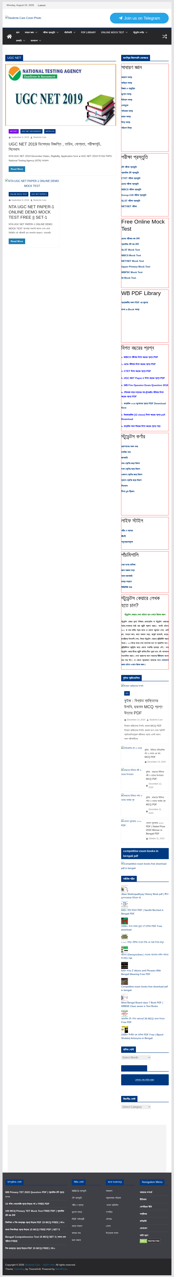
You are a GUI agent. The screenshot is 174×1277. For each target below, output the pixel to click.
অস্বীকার (143, 1213)
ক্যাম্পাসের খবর (50, 131)
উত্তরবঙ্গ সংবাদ (112, 1233)
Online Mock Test (112, 32)
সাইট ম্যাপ (144, 1235)
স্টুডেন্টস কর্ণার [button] (133, 436)
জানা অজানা (76, 1240)
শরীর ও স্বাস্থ (77, 1205)
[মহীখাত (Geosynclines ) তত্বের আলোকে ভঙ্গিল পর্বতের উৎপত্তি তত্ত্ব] (124, 947)
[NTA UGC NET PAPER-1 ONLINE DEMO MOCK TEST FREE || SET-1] (32, 184)
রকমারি (19, 40)
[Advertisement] (87, 1149)
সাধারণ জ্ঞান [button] (131, 67)
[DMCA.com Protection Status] (150, 1241)
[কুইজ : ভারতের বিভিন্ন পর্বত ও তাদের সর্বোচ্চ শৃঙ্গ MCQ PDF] (132, 805)
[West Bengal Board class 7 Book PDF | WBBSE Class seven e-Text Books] (124, 995)
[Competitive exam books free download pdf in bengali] (124, 979)
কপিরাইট (143, 1221)
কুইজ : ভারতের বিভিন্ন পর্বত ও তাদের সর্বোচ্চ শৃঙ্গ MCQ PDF (156, 801)
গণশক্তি (109, 1212)
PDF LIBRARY (88, 32)
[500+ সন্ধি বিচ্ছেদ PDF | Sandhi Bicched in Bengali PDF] (124, 903)
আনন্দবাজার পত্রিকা (113, 1197)
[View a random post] (165, 36)
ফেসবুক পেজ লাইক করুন (134, 1068)
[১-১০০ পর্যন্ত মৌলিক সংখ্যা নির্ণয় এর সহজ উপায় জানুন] (124, 935)
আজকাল (109, 1190)
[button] (36, 32)
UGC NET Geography (31, 131)
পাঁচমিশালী (68, 32)
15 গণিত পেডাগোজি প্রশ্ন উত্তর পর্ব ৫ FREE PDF (27, 1203)
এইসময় (109, 1219)
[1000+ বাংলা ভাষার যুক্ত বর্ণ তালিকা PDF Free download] (124, 919)
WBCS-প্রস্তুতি (79, 1190)
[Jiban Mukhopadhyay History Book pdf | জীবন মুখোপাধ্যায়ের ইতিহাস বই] (124, 887)
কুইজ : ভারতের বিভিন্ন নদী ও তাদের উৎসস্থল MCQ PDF (155, 775)
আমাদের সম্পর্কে (146, 1192)
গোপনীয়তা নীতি (146, 1206)
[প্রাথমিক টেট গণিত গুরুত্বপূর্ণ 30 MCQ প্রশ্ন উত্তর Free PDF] (124, 1011)
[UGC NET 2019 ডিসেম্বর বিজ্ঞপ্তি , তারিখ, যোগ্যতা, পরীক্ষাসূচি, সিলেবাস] (60, 95)
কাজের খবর (76, 1233)
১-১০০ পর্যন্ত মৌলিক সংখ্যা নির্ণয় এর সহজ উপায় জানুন (142, 942)
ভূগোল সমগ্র (77, 1212)
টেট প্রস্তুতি (77, 1197)
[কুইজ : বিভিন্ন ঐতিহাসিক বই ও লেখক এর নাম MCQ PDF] (131, 756)
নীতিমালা (161, 656)
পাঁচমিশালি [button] (129, 555)
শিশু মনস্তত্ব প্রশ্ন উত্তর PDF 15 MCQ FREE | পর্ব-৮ (30, 1248)
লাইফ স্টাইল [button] (132, 521)
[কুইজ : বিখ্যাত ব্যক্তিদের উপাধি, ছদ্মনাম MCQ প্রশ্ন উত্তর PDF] (145, 686)
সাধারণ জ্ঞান (29, 32)
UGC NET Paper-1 (39, 194)
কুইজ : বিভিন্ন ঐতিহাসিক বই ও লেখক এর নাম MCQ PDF (155, 753)
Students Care (39, 137)
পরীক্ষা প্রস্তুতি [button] (134, 157)
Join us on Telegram (141, 18)
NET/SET (13, 131)
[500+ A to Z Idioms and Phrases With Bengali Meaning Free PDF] (124, 963)
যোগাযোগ (143, 1228)
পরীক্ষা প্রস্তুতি (49, 32)
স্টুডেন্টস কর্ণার (138, 32)
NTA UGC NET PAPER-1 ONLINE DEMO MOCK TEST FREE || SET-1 (31, 212)
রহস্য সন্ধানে (77, 1226)
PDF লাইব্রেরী (78, 1219)
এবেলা (108, 1226)
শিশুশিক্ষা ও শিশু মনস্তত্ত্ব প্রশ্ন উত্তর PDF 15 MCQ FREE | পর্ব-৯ (34, 1222)
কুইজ (127, 693)
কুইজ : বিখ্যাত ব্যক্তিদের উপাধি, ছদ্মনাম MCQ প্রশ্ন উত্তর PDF (143, 706)
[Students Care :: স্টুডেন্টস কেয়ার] (9, 36)
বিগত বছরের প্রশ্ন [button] (137, 348)
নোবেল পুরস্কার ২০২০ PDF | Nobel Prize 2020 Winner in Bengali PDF (155, 828)
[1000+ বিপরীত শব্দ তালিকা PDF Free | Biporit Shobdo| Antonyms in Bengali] (124, 1027)
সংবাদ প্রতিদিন (112, 1205)
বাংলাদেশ (34, 40)
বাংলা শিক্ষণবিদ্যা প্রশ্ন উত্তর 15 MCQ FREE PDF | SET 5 (32, 1229)
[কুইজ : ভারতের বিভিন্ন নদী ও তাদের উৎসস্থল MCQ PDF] (132, 779)
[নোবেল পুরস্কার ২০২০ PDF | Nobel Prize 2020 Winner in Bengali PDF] (132, 831)
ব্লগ (17, 32)
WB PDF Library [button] (141, 293)
